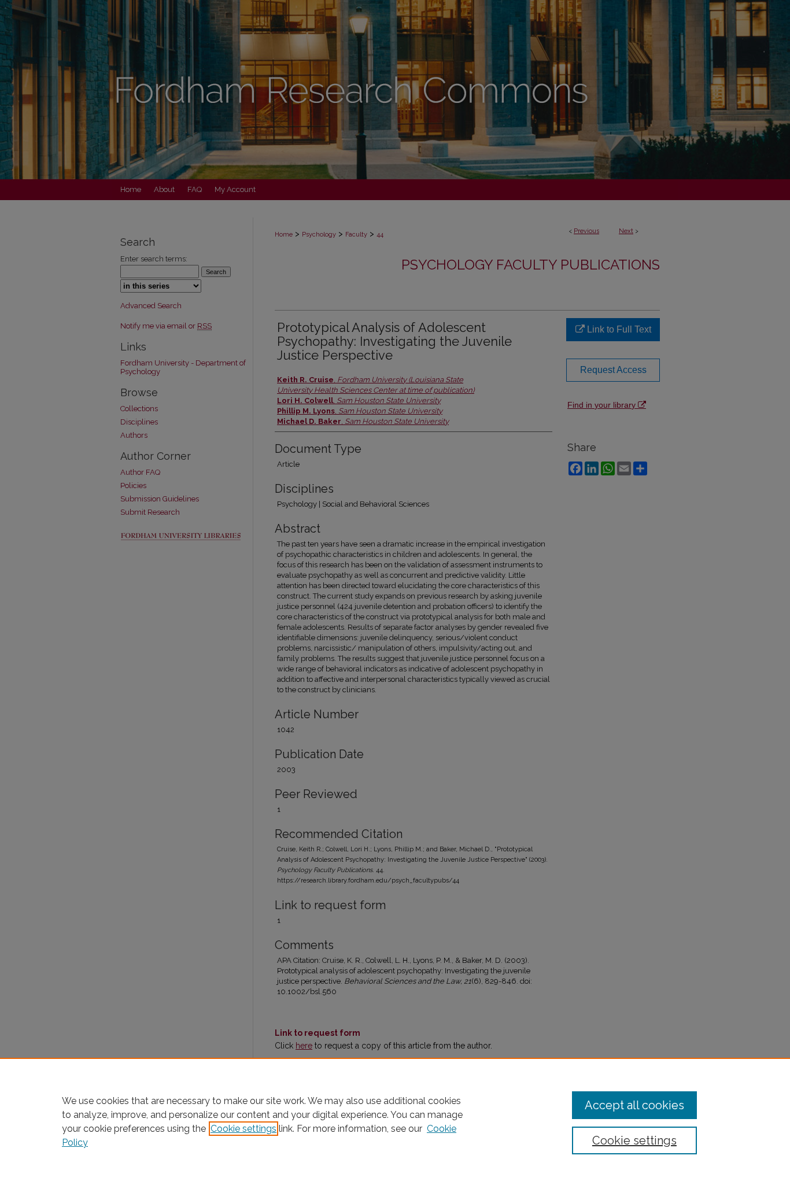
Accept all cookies (634, 1105)
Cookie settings (243, 1128)
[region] (395, 1121)
